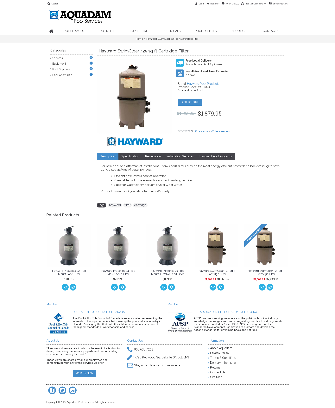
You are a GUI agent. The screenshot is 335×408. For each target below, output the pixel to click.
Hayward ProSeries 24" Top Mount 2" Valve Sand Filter (168, 272)
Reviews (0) (153, 156)
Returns (215, 367)
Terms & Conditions (223, 358)
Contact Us (217, 372)
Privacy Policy (219, 353)
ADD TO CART (190, 102)
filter (127, 205)
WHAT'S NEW (84, 373)
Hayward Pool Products (203, 84)
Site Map (216, 377)
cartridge (140, 205)
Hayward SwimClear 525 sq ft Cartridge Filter (266, 272)
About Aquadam (221, 348)
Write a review (220, 131)
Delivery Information (223, 362)
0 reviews (201, 131)
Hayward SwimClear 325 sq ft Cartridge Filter (217, 272)
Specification (130, 156)
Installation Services (180, 156)
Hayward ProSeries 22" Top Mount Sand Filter (69, 272)
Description (108, 156)
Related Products (62, 215)
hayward (115, 205)
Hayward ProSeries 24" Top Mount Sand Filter (118, 272)
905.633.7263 (143, 349)
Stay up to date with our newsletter (157, 365)
